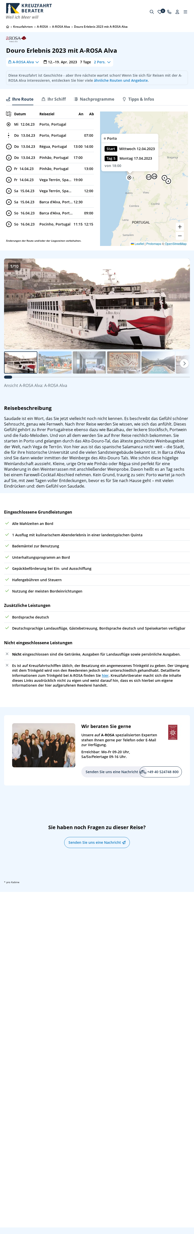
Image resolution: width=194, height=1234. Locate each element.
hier (105, 675)
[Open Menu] (185, 12)
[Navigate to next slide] (181, 304)
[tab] (19, 99)
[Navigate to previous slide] (13, 304)
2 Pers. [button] (100, 62)
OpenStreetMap (176, 243)
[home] (7, 26)
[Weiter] (184, 363)
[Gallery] (97, 304)
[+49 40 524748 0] (169, 12)
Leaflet (139, 243)
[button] (129, 177)
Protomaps (153, 243)
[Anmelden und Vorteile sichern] (177, 12)
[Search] (152, 12)
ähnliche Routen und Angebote (121, 80)
